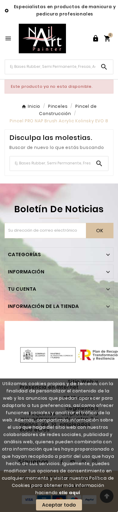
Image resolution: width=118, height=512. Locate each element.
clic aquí (69, 493)
